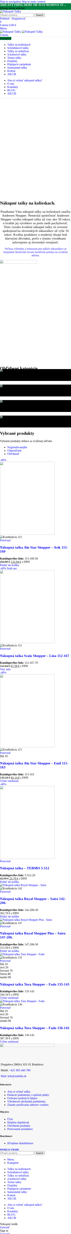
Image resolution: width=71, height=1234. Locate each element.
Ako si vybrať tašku (18, 1091)
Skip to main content (33, 1)
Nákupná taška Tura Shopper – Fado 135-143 (34, 984)
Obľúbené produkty (18, 1125)
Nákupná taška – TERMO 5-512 (24, 868)
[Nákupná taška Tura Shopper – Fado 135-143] (22, 954)
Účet (10, 1119)
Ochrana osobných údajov (22, 1098)
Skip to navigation (11, 1)
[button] (9, 565)
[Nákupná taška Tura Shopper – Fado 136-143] (22, 1001)
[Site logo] (10, 11)
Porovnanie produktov (20, 1129)
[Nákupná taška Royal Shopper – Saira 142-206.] (23, 885)
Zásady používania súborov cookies (27, 1104)
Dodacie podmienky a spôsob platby (28, 1094)
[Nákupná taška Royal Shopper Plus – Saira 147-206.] (26, 919)
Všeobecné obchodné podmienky (26, 1101)
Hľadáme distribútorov (20, 1143)
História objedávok (18, 1122)
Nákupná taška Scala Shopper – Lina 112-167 (34, 656)
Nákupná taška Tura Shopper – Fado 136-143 (34, 1028)
